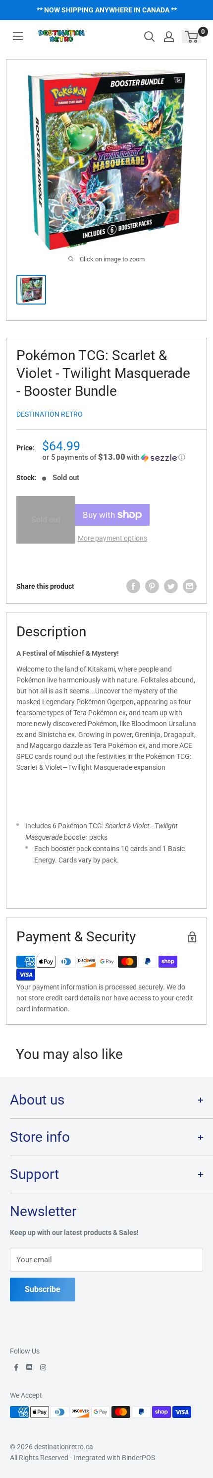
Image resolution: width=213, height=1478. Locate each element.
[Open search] (149, 36)
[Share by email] (190, 586)
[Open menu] (18, 36)
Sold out (45, 519)
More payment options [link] (112, 538)
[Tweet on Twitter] (171, 586)
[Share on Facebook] (133, 586)
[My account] (169, 36)
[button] (119, 457)
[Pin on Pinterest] (152, 586)
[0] (192, 36)
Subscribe (42, 1289)
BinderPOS (138, 1458)
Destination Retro (49, 414)
